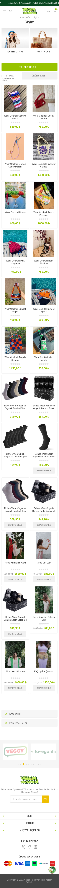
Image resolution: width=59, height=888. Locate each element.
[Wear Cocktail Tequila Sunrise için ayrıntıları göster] (15, 340)
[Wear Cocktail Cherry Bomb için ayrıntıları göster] (43, 98)
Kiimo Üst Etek (44, 562)
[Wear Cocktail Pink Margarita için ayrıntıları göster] (15, 243)
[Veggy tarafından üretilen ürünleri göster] (15, 752)
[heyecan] (23, 847)
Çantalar (43, 52)
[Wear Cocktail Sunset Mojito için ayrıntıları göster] (15, 291)
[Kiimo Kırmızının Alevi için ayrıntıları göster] (15, 545)
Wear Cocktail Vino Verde (43, 358)
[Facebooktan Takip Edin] (29, 847)
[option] (15, 752)
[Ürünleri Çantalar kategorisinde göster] (43, 38)
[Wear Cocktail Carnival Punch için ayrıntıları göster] (15, 98)
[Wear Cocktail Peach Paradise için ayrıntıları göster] (43, 195)
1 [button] (18, 764)
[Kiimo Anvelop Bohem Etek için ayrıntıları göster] (43, 599)
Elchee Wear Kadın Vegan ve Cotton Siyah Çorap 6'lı (43, 457)
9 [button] (38, 764)
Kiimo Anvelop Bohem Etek (44, 618)
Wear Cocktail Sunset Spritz (43, 310)
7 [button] (33, 764)
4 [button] (26, 764)
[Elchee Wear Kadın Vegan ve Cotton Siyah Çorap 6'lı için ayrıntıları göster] (43, 436)
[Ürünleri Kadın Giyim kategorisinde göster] (15, 38)
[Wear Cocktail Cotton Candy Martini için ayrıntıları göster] (15, 146)
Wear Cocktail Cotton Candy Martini (15, 165)
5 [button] (28, 764)
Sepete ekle (44, 470)
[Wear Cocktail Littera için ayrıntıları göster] (15, 195)
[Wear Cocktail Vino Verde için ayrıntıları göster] (43, 340)
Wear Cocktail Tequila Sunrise (15, 358)
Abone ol (45, 799)
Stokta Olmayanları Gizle (8, 78)
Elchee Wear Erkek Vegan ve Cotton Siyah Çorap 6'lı (15, 457)
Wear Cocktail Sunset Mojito (15, 310)
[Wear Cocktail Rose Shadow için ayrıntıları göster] (43, 243)
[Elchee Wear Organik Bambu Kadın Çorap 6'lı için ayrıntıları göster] (43, 491)
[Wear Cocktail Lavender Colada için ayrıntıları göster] (43, 146)
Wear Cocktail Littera (15, 212)
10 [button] (40, 764)
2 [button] (20, 764)
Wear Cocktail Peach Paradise (43, 213)
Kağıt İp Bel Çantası (43, 671)
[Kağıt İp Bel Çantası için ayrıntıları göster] (43, 654)
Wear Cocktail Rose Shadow (44, 262)
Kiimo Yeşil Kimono (15, 671)
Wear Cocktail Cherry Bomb (43, 117)
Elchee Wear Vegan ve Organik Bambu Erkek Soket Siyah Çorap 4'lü (44, 408)
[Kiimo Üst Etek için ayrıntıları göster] (43, 545)
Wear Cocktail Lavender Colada (44, 165)
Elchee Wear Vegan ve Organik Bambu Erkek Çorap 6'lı (15, 511)
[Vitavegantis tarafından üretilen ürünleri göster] (43, 752)
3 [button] (23, 764)
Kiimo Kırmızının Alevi (15, 562)
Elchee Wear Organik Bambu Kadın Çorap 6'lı (43, 509)
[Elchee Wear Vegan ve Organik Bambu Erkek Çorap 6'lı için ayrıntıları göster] (15, 491)
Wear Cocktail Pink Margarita (15, 262)
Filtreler (30, 67)
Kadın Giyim (15, 52)
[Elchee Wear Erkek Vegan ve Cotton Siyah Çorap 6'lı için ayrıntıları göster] (15, 436)
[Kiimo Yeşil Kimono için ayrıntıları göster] (15, 654)
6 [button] (31, 764)
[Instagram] (35, 847)
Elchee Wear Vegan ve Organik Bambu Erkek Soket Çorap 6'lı (15, 408)
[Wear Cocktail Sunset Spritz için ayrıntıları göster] (43, 291)
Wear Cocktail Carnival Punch (15, 117)
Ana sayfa (25, 17)
